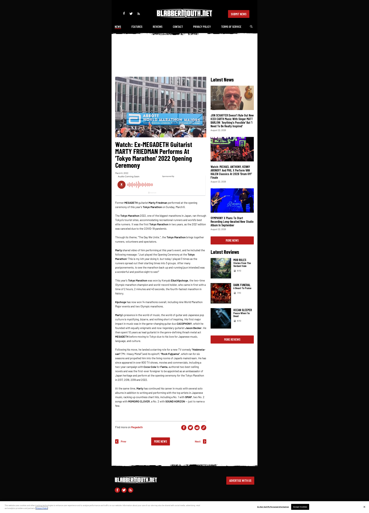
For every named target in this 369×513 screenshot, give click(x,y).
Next (198, 441)
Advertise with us (240, 480)
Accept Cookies (300, 507)
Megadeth (137, 427)
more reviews (232, 339)
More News (160, 441)
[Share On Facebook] (183, 427)
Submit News (238, 14)
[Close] (364, 507)
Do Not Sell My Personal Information (273, 507)
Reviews (157, 26)
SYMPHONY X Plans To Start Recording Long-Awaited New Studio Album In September (232, 221)
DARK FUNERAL (242, 285)
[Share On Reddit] (197, 427)
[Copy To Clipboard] (203, 427)
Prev (123, 441)
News (118, 26)
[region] (184, 507)
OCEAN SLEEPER (242, 310)
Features (136, 26)
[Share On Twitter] (190, 427)
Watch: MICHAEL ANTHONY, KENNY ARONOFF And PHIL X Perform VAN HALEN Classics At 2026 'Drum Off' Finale (231, 172)
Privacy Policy (202, 26)
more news (232, 240)
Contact (178, 26)
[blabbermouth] (184, 16)
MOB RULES (239, 260)
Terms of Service (231, 26)
